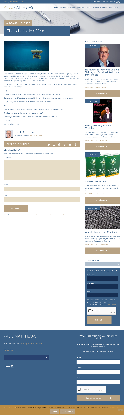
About (56, 7)
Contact (116, 7)
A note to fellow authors (97, 181)
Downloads (97, 7)
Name (6, 184)
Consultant (71, 7)
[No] (120, 410)
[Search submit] (118, 264)
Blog (110, 7)
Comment (8, 157)
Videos (104, 7)
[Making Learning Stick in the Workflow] (102, 122)
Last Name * (91, 283)
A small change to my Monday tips (102, 232)
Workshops (81, 7)
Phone (79, 378)
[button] (48, 144)
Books (89, 7)
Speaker (63, 7)
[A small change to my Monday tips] (102, 229)
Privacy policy (67, 411)
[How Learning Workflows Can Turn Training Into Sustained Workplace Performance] (102, 66)
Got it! (54, 411)
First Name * (91, 275)
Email (6, 195)
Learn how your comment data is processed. (48, 215)
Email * (89, 291)
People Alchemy (36, 135)
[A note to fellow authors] (102, 178)
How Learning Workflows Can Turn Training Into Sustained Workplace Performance (102, 72)
